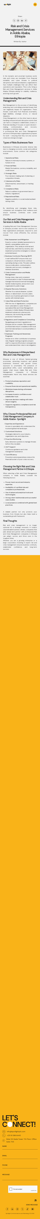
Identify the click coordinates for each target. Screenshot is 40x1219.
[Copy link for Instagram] (18, 20)
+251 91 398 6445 (14, 1135)
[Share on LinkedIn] (21, 20)
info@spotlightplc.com (16, 1131)
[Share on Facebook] (25, 20)
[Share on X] (14, 20)
